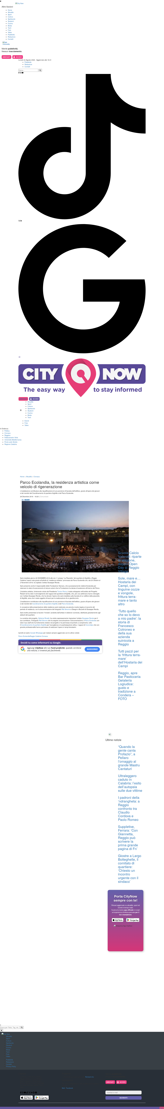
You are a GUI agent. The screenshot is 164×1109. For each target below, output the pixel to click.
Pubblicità (11, 34)
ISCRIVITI (123, 1098)
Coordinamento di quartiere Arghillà (44, 604)
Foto (9, 30)
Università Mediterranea (12, 440)
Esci (161, 1108)
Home (10, 10)
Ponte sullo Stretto (10, 442)
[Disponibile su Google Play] (133, 920)
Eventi (27, 421)
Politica (6, 431)
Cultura (10, 17)
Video (10, 32)
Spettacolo (11, 19)
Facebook (69, 1088)
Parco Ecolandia (67, 604)
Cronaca (7, 433)
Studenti (11, 21)
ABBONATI (6, 57)
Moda (10, 26)
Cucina (10, 23)
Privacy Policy (11, 1066)
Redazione (11, 37)
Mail (63, 1088)
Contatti (10, 39)
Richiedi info (89, 1077)
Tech (9, 28)
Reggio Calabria (35, 636)
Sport (10, 14)
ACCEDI (19, 57)
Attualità (10, 12)
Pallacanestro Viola (11, 437)
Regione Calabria (10, 444)
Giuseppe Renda (88, 618)
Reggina (7, 435)
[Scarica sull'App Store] (117, 920)
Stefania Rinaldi (43, 618)
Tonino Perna (62, 591)
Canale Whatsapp (36, 633)
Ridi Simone (66, 609)
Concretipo (89, 625)
